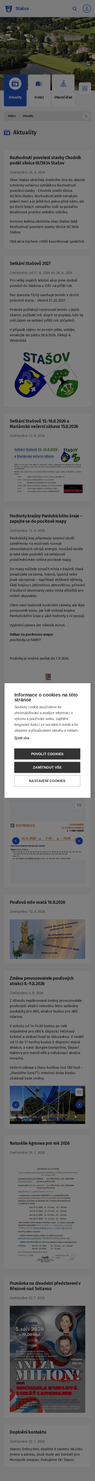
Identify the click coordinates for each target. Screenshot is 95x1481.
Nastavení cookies (47, 781)
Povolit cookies (47, 754)
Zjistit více (21, 738)
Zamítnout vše (47, 767)
